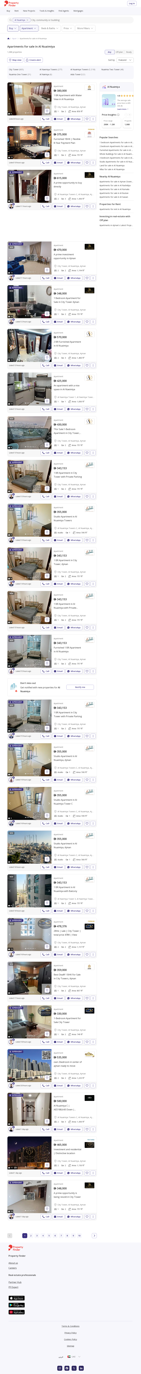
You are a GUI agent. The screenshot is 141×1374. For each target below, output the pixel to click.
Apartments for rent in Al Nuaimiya (115, 209)
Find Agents (64, 10)
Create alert (35, 60)
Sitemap (70, 1346)
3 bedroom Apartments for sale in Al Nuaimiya (120, 157)
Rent (16, 10)
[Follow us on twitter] (74, 1368)
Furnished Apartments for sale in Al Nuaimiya (120, 150)
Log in (132, 3)
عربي (61, 1356)
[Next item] (129, 114)
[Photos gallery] (29, 98)
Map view (16, 60)
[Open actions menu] (93, 119)
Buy (8, 10)
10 (79, 1235)
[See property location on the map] (47, 111)
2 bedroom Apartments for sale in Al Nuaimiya (120, 146)
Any (109, 52)
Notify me (80, 687)
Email (60, 119)
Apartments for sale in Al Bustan (114, 193)
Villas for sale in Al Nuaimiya (112, 169)
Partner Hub (15, 1282)
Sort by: (111, 60)
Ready (129, 52)
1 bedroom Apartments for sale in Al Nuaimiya (120, 142)
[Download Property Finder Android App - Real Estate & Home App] (17, 1305)
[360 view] (15, 1167)
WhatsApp (76, 119)
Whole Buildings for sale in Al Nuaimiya (117, 154)
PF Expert (13, 1287)
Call (47, 119)
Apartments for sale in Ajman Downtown (118, 181)
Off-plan (119, 52)
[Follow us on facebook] (66, 1368)
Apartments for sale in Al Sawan (114, 197)
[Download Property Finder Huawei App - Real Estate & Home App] (17, 1312)
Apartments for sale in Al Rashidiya (115, 185)
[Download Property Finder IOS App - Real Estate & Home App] (17, 1298)
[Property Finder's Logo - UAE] (11, 3)
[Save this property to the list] (87, 119)
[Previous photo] (9, 99)
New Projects (29, 10)
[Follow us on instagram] (59, 1368)
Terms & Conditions (70, 1326)
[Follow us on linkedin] (81, 1368)
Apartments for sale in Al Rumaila (114, 189)
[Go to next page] (94, 1235)
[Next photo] (49, 99)
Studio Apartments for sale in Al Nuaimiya (118, 161)
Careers (13, 1267)
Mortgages (78, 10)
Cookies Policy (70, 1339)
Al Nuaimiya (20, 20)
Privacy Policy (70, 1332)
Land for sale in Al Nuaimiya (112, 165)
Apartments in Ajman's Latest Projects (117, 225)
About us (13, 1263)
